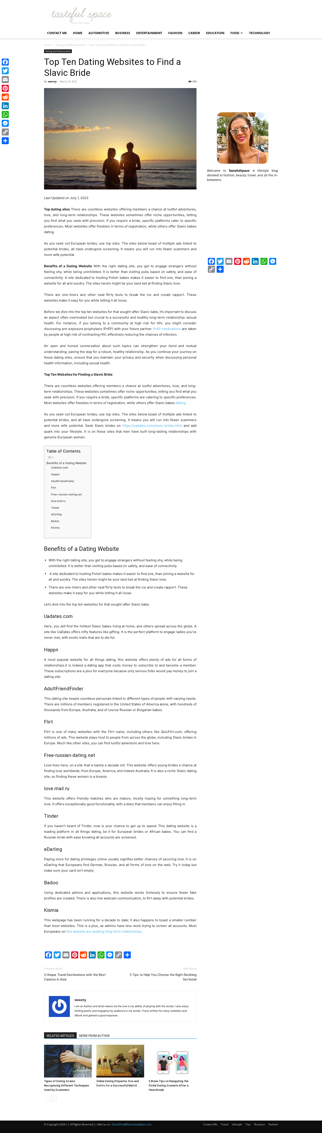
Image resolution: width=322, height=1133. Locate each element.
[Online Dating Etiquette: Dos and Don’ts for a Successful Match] (120, 1061)
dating (180, 403)
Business (122, 33)
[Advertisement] (242, 76)
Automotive (98, 33)
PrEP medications (167, 329)
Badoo (55, 521)
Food (234, 33)
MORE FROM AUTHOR (94, 1036)
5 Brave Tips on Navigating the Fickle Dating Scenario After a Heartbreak (168, 1085)
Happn (55, 474)
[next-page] (54, 1098)
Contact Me (57, 33)
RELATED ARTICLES (60, 1036)
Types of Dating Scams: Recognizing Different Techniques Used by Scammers (66, 1085)
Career (194, 33)
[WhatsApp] (5, 114)
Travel (224, 1124)
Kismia (55, 527)
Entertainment (149, 33)
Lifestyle (237, 1124)
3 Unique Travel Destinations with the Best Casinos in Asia (75, 977)
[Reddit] (5, 97)
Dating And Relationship (70, 45)
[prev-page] (47, 1098)
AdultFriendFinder (62, 481)
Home (77, 33)
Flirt (53, 487)
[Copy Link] (5, 132)
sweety (52, 81)
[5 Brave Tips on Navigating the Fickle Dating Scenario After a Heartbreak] (172, 1061)
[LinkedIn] (5, 105)
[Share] (5, 140)
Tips (248, 1124)
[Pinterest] (5, 88)
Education (215, 33)
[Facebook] (5, 62)
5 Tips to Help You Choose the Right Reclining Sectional (163, 977)
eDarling (56, 514)
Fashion (175, 33)
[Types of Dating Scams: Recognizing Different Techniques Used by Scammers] (68, 1061)
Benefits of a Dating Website (66, 463)
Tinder (55, 507)
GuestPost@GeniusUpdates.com (132, 1124)
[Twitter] (5, 70)
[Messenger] (5, 123)
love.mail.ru (58, 501)
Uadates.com (59, 467)
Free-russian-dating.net (66, 494)
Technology (259, 33)
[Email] (5, 79)
